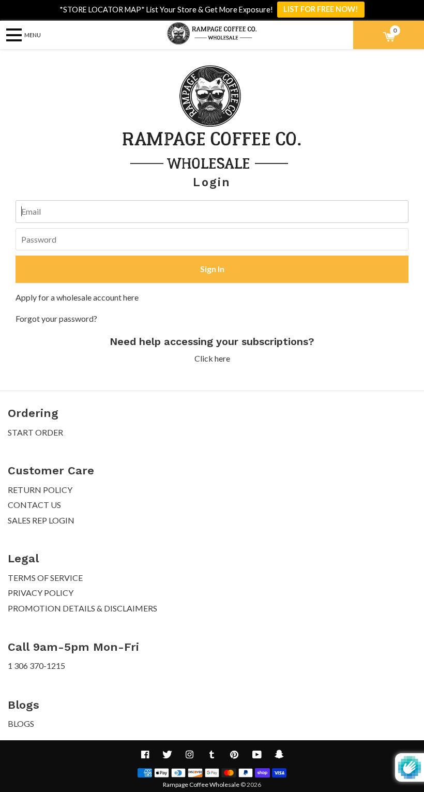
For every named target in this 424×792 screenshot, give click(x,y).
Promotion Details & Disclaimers (82, 608)
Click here (212, 358)
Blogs (21, 723)
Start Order (35, 432)
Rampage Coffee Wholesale (201, 784)
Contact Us (34, 505)
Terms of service (45, 577)
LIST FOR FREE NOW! (320, 9)
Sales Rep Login (41, 520)
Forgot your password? (56, 318)
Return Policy (40, 490)
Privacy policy (40, 592)
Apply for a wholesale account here (77, 297)
